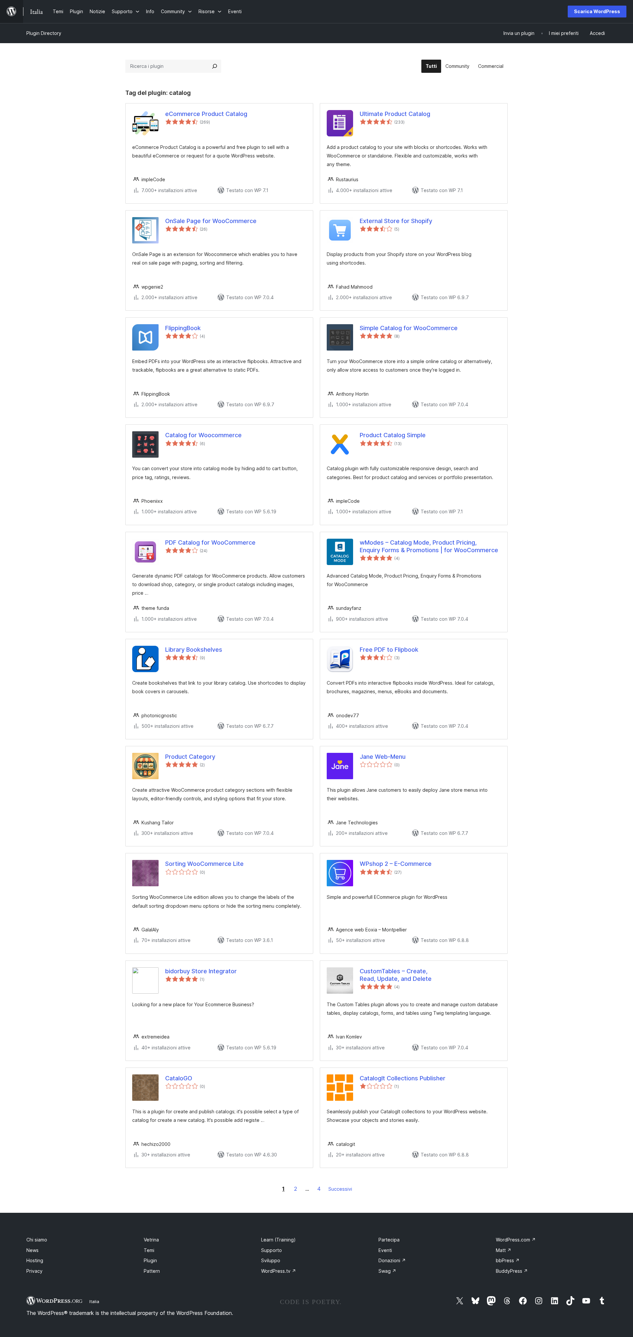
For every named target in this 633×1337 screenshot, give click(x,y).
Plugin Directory (43, 33)
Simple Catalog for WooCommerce (409, 328)
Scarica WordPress (597, 11)
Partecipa (389, 1239)
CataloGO (178, 1078)
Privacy (34, 1271)
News (32, 1250)
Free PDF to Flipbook (389, 649)
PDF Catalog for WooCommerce (210, 542)
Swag (387, 1271)
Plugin (150, 1260)
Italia (94, 1301)
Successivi (340, 1189)
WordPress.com (516, 1239)
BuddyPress (512, 1271)
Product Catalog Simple (393, 435)
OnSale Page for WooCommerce (210, 220)
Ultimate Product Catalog (395, 113)
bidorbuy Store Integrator (201, 971)
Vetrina (151, 1239)
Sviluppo (270, 1260)
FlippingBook (183, 328)
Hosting (34, 1260)
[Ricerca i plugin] (214, 66)
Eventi (385, 1250)
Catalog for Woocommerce (203, 435)
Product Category (190, 756)
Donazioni (392, 1260)
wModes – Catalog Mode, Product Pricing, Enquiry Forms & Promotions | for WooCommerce (429, 546)
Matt (503, 1250)
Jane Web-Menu (383, 756)
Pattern (152, 1271)
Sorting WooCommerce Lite (204, 863)
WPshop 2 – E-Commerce (396, 863)
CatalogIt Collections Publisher (402, 1078)
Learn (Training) (278, 1239)
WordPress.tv (278, 1271)
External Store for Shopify (396, 220)
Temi (149, 1250)
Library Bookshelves (193, 649)
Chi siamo (36, 1239)
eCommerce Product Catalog (206, 113)
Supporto (271, 1250)
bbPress (508, 1260)
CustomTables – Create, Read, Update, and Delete (396, 975)
